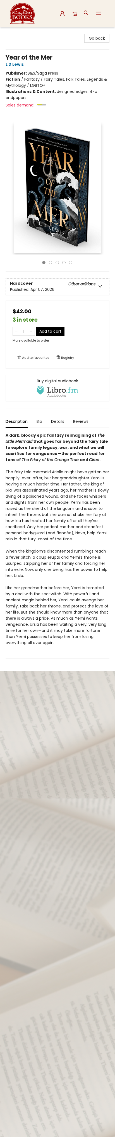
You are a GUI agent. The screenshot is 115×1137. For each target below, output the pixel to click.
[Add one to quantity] (31, 331)
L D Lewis (15, 64)
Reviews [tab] (80, 421)
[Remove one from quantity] (16, 331)
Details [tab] (57, 421)
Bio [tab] (39, 421)
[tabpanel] (57, 545)
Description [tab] (17, 421)
